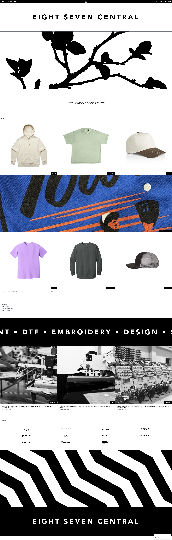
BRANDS (15, 1)
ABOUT (11, 1)
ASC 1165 (169, 173)
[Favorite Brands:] (86, 420)
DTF (112, 402)
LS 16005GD (110, 173)
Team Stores (150, 539)
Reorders (64, 539)
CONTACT (160, 1)
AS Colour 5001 (5, 290)
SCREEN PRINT (53, 402)
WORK (8, 1)
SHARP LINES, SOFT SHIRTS (165, 230)
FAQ (157, 1)
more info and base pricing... (7, 409)
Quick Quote (53, 291)
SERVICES (3, 1)
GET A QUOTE (167, 1)
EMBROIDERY (168, 402)
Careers (21, 539)
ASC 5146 (54, 173)
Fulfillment (107, 539)
